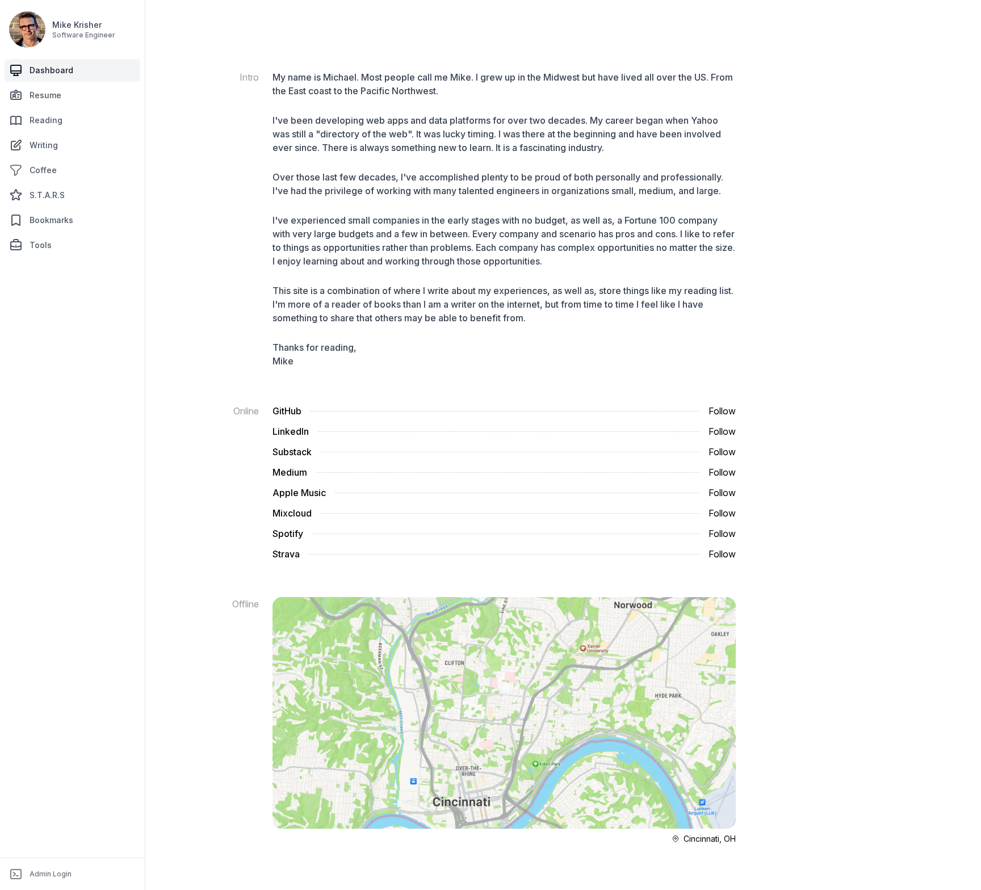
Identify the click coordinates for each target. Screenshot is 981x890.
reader (346, 304)
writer (463, 304)
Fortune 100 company (671, 220)
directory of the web (364, 134)
